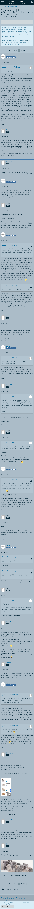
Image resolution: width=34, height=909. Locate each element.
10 (24, 50)
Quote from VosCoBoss (11, 67)
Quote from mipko (9, 557)
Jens (4, 15)
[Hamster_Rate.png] (6, 787)
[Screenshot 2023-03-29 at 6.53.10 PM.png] (17, 866)
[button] (2, 2)
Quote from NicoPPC (10, 358)
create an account (17, 33)
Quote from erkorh (9, 245)
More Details (5, 906)
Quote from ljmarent (10, 695)
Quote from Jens (8, 396)
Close (11, 906)
